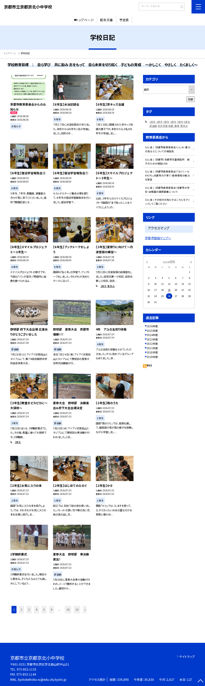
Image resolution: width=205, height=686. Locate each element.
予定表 (124, 19)
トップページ (85, 19)
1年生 (153, 122)
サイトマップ (187, 656)
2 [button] (21, 609)
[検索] (180, 7)
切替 (190, 99)
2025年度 (152, 331)
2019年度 (152, 357)
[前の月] (147, 261)
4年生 (173, 122)
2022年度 (152, 343)
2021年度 (152, 348)
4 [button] (36, 609)
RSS (149, 365)
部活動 (153, 126)
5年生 (180, 122)
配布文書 (106, 19)
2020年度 (152, 352)
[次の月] (191, 261)
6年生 (187, 122)
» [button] (85, 609)
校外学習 (163, 126)
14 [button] (68, 609)
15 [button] (77, 609)
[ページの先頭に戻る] (200, 681)
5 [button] (44, 609)
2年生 (159, 122)
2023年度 (152, 339)
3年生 (103, 286)
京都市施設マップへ (158, 238)
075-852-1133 (26, 669)
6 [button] (51, 609)
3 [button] (29, 609)
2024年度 (152, 335)
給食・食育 (174, 126)
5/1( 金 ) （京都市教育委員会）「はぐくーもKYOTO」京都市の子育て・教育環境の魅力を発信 (167, 175)
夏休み (111, 286)
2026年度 (152, 326)
